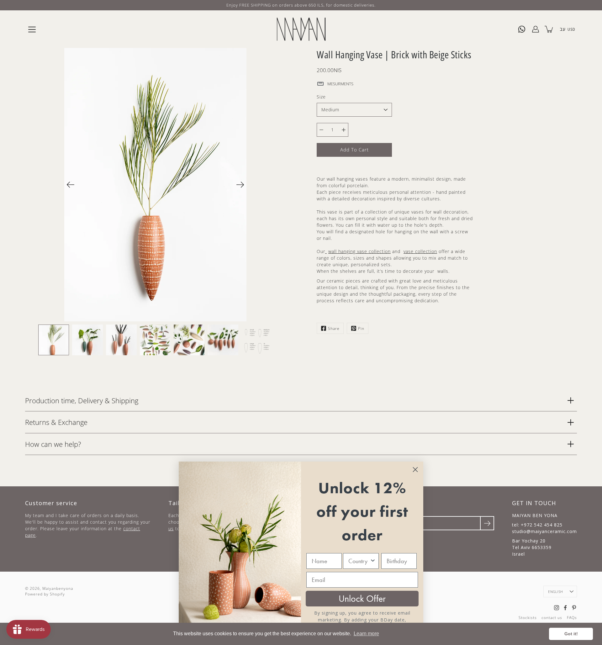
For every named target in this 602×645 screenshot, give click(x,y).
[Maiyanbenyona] (301, 29)
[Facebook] (565, 607)
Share (334, 328)
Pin (361, 328)
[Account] (536, 29)
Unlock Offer (362, 599)
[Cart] (549, 29)
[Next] (240, 184)
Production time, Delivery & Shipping (81, 400)
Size (321, 97)
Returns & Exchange (56, 422)
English (555, 591)
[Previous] (70, 184)
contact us (551, 617)
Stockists (528, 617)
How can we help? (53, 444)
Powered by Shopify (45, 594)
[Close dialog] (415, 469)
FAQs (572, 617)
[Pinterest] (574, 607)
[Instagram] (556, 607)
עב (562, 29)
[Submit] (487, 523)
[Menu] (32, 29)
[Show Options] (373, 560)
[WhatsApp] (522, 29)
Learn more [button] (366, 633)
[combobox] (358, 560)
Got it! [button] (571, 633)
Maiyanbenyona (57, 588)
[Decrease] (321, 130)
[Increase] (343, 130)
